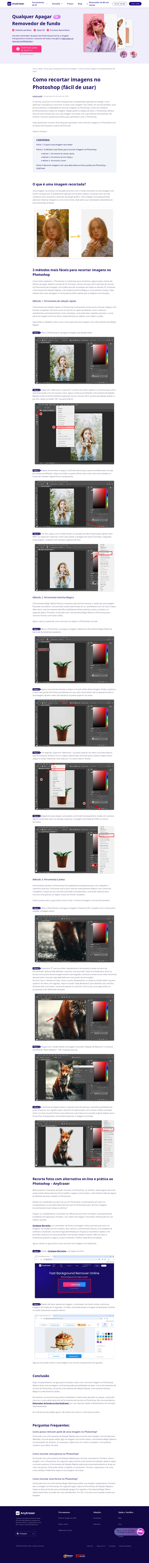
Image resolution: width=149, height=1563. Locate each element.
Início (35, 69)
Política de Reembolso (125, 1546)
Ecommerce (97, 1518)
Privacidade (112, 1546)
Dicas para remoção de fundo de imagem (60, 69)
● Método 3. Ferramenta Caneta (53, 160)
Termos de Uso (101, 1546)
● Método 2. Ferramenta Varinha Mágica (57, 157)
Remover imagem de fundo (67, 1518)
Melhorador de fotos (65, 1530)
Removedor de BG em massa (99, 3)
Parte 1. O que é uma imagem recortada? (54, 144)
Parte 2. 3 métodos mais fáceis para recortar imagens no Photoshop (66, 149)
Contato (120, 1536)
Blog (80, 3)
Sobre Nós (90, 1546)
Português (23, 1534)
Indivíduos (96, 1524)
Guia (119, 1524)
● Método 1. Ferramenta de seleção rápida (57, 154)
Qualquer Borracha (42, 1225)
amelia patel (37, 96)
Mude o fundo (63, 1524)
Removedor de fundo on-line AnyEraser (51, 1403)
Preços (70, 3)
